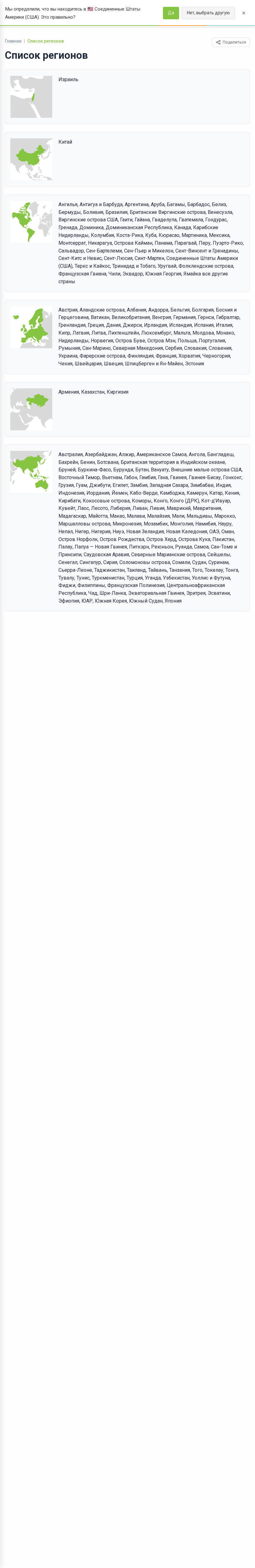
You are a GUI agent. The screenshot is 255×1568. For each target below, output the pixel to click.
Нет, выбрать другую (208, 12)
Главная (13, 41)
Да (171, 12)
